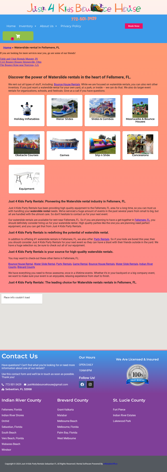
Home (11, 26)
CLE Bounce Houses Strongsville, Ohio (20, 62)
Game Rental (80, 264)
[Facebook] (82, 384)
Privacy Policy (71, 26)
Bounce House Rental (20, 264)
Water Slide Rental (44, 264)
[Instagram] (90, 384)
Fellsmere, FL (142, 219)
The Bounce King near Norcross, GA (19, 65)
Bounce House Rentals (67, 84)
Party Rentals (101, 239)
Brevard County (26, 267)
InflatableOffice (110, 464)
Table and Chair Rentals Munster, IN (19, 58)
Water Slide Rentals (127, 264)
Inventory (26, 26)
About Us (46, 26)
